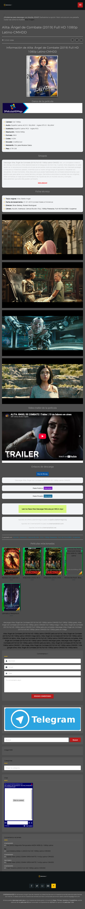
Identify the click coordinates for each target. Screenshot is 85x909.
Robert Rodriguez (29, 205)
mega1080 (8, 750)
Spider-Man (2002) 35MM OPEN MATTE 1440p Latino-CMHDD (30, 857)
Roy (5, 849)
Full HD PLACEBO (62, 209)
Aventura (21, 209)
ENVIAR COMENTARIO (42, 696)
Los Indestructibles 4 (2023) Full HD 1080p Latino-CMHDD (29, 851)
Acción (14, 209)
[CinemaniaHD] (7, 3)
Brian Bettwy (17, 205)
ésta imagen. (30, 20)
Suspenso (73, 209)
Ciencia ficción (31, 209)
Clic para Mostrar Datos (23, 145)
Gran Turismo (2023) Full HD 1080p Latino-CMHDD (26, 868)
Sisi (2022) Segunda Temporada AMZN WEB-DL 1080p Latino (30, 845)
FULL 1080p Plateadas (46, 209)
